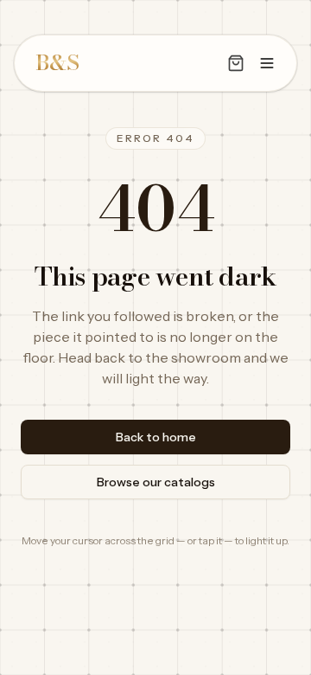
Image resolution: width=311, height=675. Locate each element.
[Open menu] (267, 63)
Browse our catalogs (156, 482)
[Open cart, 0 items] (235, 63)
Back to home (156, 437)
